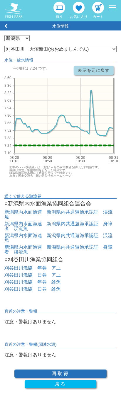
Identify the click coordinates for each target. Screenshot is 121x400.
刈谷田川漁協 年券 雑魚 (32, 282)
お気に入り (79, 17)
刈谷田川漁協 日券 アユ (32, 275)
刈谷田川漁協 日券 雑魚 (32, 289)
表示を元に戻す (94, 70)
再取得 (60, 373)
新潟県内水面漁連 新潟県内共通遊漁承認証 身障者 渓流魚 (58, 226)
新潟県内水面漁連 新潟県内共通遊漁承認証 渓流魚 (58, 214)
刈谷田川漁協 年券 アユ (32, 267)
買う (59, 17)
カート (98, 17)
